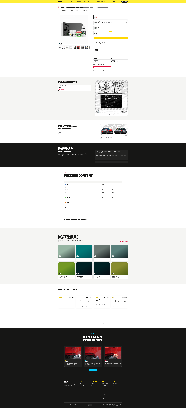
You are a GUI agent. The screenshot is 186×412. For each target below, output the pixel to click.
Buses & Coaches (82, 394)
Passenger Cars (82, 385)
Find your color (124, 1)
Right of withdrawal (116, 387)
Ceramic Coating (79, 1)
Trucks (81, 392)
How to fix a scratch (105, 389)
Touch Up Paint (72, 1)
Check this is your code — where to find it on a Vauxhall (102, 66)
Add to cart (110, 38)
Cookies (114, 394)
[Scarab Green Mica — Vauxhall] (63, 47)
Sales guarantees (104, 396)
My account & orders (105, 383)
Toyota (92, 387)
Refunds (114, 390)
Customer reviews (100, 1)
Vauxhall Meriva (75, 322)
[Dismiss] (16, 409)
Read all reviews (61, 310)
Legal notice (115, 383)
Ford (91, 390)
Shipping (114, 389)
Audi (91, 392)
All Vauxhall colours (68, 322)
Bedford (66, 222)
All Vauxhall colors (123, 241)
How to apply (93, 1)
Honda (92, 389)
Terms (114, 385)
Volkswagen (92, 383)
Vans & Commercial (83, 390)
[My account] (117, 2)
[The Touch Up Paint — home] (60, 1)
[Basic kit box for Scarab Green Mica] (59, 47)
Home (59, 4)
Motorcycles (81, 387)
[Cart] (120, 2)
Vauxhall (67, 4)
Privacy (114, 392)
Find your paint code (86, 1)
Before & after (104, 394)
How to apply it (95, 67)
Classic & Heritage (82, 389)
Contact (103, 398)
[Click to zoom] (74, 29)
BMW (91, 385)
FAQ (104, 1)
